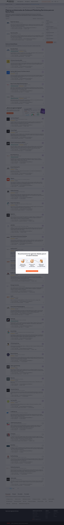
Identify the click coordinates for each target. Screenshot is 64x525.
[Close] (47, 252)
